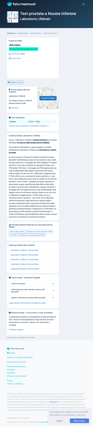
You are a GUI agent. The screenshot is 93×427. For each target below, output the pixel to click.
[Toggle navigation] (83, 4)
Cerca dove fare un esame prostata (24, 49)
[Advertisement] (24, 69)
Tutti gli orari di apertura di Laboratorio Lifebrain (28, 126)
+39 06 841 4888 (18, 54)
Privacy (10, 380)
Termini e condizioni (15, 384)
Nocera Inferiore (36, 33)
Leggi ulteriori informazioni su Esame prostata (27, 303)
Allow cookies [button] (79, 421)
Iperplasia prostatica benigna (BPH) (32, 235)
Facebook (29, 357)
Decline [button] (59, 421)
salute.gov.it (54, 402)
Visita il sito (16, 58)
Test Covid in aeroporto (16, 366)
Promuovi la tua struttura (16, 376)
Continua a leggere (16, 329)
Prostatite (13, 235)
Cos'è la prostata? (18, 284)
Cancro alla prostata (17, 231)
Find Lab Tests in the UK (16, 362)
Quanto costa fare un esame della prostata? (28, 298)
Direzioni (14, 108)
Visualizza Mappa (48, 98)
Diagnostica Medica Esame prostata (25, 269)
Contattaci (11, 373)
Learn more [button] (80, 415)
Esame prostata (23, 33)
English (12, 353)
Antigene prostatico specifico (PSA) (39, 231)
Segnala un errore (16, 82)
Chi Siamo (11, 370)
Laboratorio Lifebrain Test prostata (24, 250)
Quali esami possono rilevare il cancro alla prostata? (28, 290)
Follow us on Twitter (15, 357)
